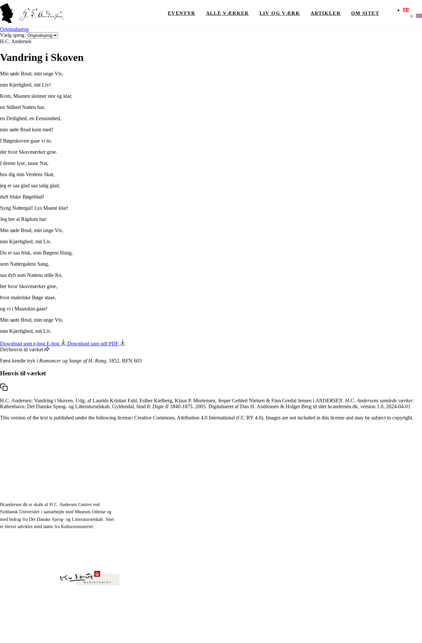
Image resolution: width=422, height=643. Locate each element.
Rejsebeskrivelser (222, 499)
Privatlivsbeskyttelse (350, 629)
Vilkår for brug (388, 629)
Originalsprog (14, 29)
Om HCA (303, 484)
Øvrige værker (308, 469)
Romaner (213, 484)
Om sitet (365, 13)
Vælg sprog (12, 35)
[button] (406, 10)
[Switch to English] (419, 16)
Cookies (414, 629)
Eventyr (182, 13)
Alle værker (227, 13)
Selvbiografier (218, 514)
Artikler (326, 13)
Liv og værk (279, 13)
